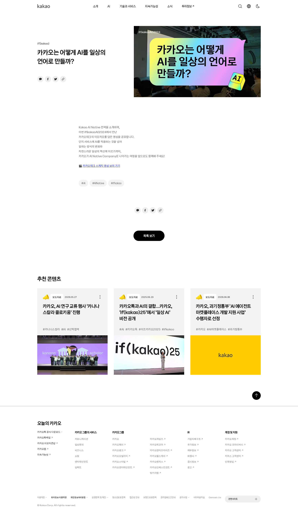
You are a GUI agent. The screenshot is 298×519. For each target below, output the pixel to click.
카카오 (115, 439)
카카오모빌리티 (120, 456)
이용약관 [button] (41, 497)
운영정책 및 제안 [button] (99, 497)
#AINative (98, 183)
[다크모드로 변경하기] (258, 6)
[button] (43, 6)
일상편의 (79, 444)
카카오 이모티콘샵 (46, 443)
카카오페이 (117, 444)
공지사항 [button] (183, 497)
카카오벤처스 (156, 461)
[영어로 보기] (249, 6)
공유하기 (100, 297)
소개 (95, 6)
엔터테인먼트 (81, 461)
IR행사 (190, 456)
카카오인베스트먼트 (160, 467)
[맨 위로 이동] (256, 395)
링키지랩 (154, 472)
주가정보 (191, 444)
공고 (189, 467)
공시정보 (191, 461)
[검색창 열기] (240, 6)
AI (108, 6)
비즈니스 (79, 450)
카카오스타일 (119, 461)
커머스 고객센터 (233, 456)
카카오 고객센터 (233, 450)
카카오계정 (230, 439)
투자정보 (185, 5)
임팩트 (78, 467)
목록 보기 (149, 235)
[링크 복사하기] (63, 79)
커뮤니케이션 (81, 439)
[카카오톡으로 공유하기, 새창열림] (40, 79)
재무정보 (191, 450)
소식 (169, 6)
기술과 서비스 (128, 6)
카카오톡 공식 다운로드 (48, 432)
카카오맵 (41, 449)
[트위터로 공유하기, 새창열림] (55, 79)
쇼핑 (77, 456)
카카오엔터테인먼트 (122, 467)
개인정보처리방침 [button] (78, 497)
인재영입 (229, 461)
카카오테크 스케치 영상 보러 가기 (101, 166)
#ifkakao (116, 183)
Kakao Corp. (47, 505)
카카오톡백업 (44, 437)
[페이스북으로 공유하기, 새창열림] (48, 79)
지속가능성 (151, 6)
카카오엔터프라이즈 (160, 450)
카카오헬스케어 (157, 456)
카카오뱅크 (117, 450)
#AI (83, 183)
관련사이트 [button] (233, 498)
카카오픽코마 (156, 444)
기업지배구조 (194, 439)
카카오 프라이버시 (234, 444)
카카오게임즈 (156, 439)
